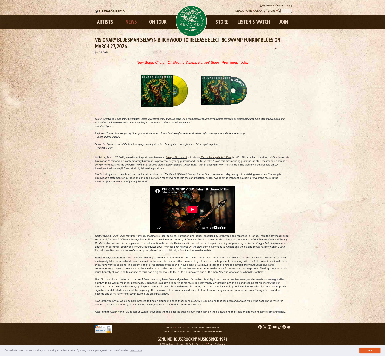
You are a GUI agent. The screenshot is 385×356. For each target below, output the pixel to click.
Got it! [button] (370, 350)
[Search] (278, 10)
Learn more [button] (136, 350)
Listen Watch (253, 21)
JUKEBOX (167, 331)
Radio (112, 11)
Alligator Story (264, 10)
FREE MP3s (179, 331)
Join (283, 21)
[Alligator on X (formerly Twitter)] (264, 327)
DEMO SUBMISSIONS (209, 327)
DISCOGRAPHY (194, 331)
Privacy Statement (217, 344)
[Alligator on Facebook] (259, 327)
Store (222, 21)
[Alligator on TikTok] (279, 327)
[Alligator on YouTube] (274, 327)
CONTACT (169, 327)
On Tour (157, 21)
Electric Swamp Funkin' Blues (216, 157)
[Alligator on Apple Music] (288, 327)
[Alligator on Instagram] (269, 327)
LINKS (180, 327)
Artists (105, 21)
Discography (243, 10)
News (131, 21)
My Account (268, 5)
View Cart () (285, 5)
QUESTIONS (191, 327)
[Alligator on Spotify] (284, 327)
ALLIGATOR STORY (213, 331)
